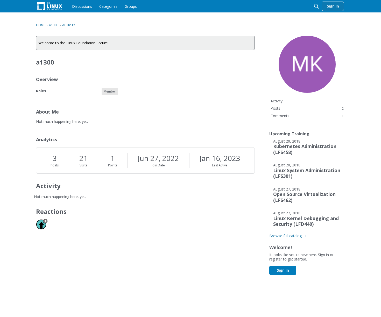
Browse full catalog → (287, 235)
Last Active (220, 165)
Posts (55, 165)
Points (112, 165)
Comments (307, 115)
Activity (277, 100)
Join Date (158, 165)
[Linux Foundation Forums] (49, 6)
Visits (83, 165)
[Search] (316, 6)
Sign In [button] (283, 270)
